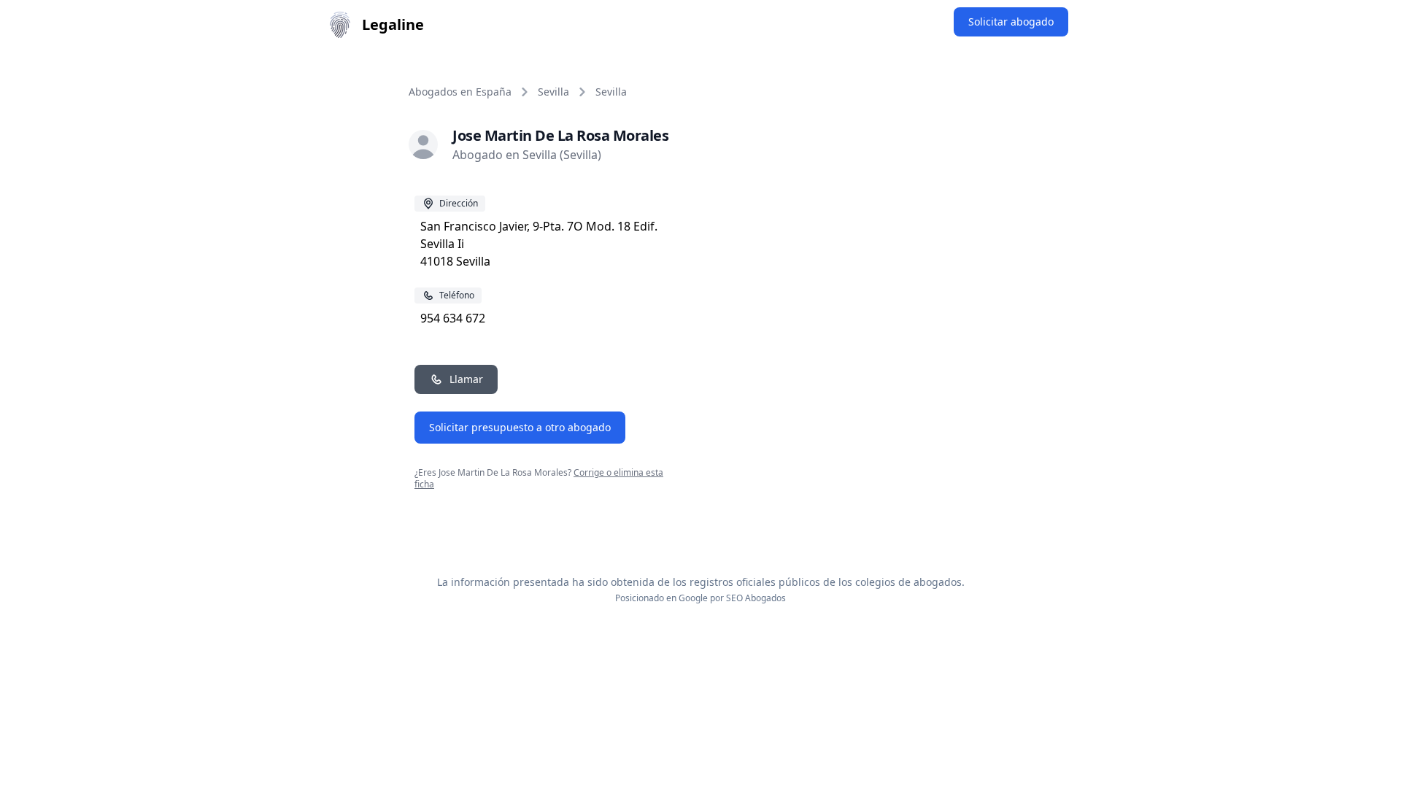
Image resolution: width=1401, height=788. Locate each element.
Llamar (466, 379)
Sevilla (553, 91)
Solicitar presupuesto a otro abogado (520, 427)
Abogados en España (460, 91)
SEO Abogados (756, 598)
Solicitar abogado (1011, 21)
